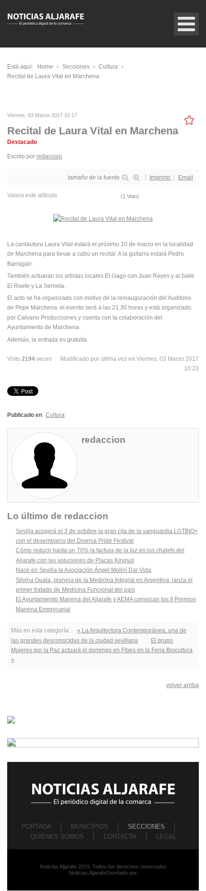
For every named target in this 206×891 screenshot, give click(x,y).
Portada (36, 826)
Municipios (89, 826)
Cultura (55, 415)
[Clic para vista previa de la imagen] (103, 218)
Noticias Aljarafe (87, 873)
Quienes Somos (57, 836)
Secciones (146, 826)
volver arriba (182, 685)
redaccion (49, 156)
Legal (166, 836)
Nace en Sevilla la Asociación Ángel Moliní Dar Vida (83, 570)
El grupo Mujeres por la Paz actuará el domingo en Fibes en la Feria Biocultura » (102, 650)
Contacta (120, 836)
